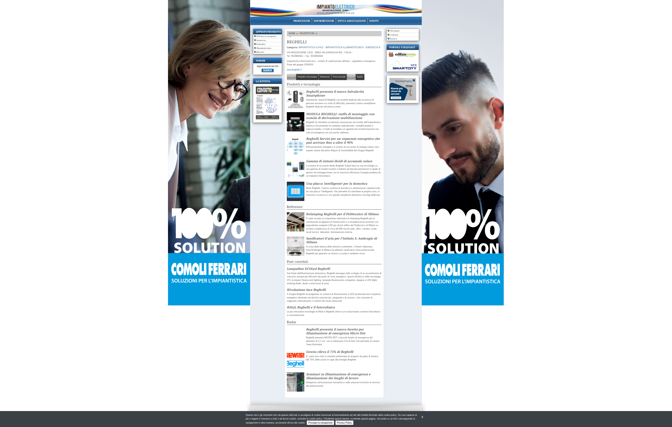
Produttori (307, 33)
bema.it (393, 38)
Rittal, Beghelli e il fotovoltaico (311, 307)
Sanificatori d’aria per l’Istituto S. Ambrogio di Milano (341, 240)
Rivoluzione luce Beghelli (306, 290)
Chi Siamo (395, 30)
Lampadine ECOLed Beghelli (308, 269)
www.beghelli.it (294, 69)
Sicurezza (261, 40)
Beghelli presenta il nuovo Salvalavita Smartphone (335, 93)
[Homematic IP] (402, 79)
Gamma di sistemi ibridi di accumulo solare (339, 161)
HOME (292, 33)
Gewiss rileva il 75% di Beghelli (329, 352)
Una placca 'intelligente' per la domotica (336, 184)
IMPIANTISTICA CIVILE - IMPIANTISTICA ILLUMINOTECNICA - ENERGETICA (339, 47)
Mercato (260, 52)
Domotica (260, 44)
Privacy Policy (344, 422)
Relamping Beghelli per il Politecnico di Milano (342, 214)
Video (351, 77)
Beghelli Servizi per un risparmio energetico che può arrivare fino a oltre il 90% (343, 140)
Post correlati (339, 77)
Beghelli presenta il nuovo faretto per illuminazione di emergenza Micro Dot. (336, 331)
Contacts (394, 34)
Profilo (291, 77)
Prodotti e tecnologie (307, 77)
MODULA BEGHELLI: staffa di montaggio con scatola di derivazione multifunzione (340, 116)
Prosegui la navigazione (320, 422)
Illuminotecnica (263, 48)
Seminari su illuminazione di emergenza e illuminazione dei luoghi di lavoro (338, 376)
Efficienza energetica (266, 36)
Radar (360, 77)
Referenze (325, 77)
